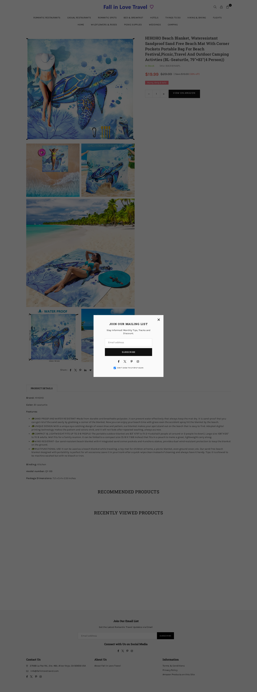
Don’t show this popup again (130, 368)
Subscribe (128, 352)
